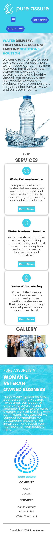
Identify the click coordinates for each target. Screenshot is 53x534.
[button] (13, 19)
